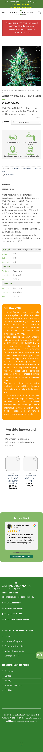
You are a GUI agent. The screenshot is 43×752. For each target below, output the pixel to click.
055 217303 (11, 2)
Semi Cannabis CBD (18, 90)
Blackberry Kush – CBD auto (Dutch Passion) (13, 479)
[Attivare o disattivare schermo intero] (9, 737)
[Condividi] (16, 737)
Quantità (5, 122)
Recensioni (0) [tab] (8, 189)
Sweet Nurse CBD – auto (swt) (30, 478)
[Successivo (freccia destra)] (9, 747)
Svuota (38, 118)
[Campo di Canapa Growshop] (21, 12)
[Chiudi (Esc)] (23, 737)
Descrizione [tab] (7, 184)
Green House (9, 175)
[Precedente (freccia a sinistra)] (2, 747)
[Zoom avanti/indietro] (2, 737)
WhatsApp (22, 2)
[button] (3, 12)
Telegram (34, 2)
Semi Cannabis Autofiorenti (23, 168)
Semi (4, 90)
